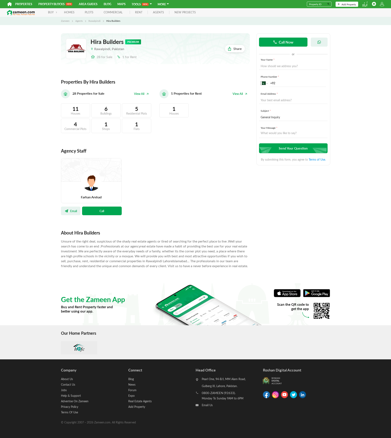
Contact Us (68, 384)
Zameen (65, 20)
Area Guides (88, 4)
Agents (79, 20)
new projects (185, 12)
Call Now (286, 42)
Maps (121, 4)
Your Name (267, 59)
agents (158, 12)
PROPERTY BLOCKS (51, 4)
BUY (51, 12)
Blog (107, 4)
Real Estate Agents (140, 401)
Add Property (349, 4)
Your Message (269, 127)
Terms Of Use (69, 412)
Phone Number (270, 76)
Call (102, 211)
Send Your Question (293, 148)
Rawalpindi (94, 20)
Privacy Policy (69, 407)
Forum (132, 390)
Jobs (64, 390)
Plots (89, 12)
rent (138, 12)
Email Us (207, 405)
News (131, 384)
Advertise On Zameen (74, 401)
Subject (266, 110)
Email (73, 211)
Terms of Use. (317, 159)
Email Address (269, 93)
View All (139, 94)
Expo (131, 396)
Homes (69, 12)
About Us (67, 379)
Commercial (113, 12)
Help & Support (71, 396)
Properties (23, 4)
